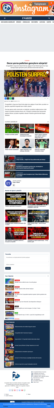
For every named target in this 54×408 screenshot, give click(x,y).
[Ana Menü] (4, 18)
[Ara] (49, 18)
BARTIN (49, 22)
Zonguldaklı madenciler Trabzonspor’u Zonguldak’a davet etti (37, 207)
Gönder (8, 268)
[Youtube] (22, 390)
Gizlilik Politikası (9, 395)
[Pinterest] (15, 390)
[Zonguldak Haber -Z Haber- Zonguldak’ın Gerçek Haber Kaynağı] (27, 18)
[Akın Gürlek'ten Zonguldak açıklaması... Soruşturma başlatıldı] (15, 233)
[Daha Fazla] (13, 98)
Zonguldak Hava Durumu (38, 373)
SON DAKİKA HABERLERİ (8, 22)
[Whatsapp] (24, 390)
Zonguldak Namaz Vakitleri (39, 374)
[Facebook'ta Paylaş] (6, 98)
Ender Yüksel (8, 101)
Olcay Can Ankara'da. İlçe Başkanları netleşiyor (28, 301)
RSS (13, 402)
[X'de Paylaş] (8, 98)
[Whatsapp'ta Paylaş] (10, 98)
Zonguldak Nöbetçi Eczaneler (39, 371)
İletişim (7, 394)
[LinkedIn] (20, 390)
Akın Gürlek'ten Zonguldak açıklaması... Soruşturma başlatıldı (14, 241)
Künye (29, 394)
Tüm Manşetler (36, 379)
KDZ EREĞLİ (34, 22)
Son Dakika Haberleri (38, 380)
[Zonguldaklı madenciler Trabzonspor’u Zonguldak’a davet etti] (38, 198)
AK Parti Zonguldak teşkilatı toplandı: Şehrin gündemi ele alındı (30, 295)
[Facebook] (10, 390)
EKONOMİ (17, 286)
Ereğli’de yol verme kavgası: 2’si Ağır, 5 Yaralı (27, 308)
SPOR (16, 312)
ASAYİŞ (16, 306)
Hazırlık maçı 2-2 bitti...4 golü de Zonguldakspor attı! (29, 314)
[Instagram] (17, 390)
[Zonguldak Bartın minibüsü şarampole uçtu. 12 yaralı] (15, 216)
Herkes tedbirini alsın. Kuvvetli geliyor (26, 282)
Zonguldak (17, 280)
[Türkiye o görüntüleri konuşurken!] (15, 198)
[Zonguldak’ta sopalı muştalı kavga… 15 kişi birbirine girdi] (38, 233)
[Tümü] (48, 276)
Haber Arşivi (36, 382)
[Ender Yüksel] (8, 183)
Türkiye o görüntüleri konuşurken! (13, 206)
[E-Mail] (14, 185)
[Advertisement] (27, 41)
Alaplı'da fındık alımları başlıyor (24, 288)
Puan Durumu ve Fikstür (38, 377)
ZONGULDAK (26, 22)
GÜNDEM (18, 22)
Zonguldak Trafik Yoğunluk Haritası (41, 376)
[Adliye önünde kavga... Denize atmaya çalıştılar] (38, 216)
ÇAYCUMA (42, 22)
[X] (12, 390)
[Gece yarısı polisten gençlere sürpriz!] (27, 83)
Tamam (48, 406)
